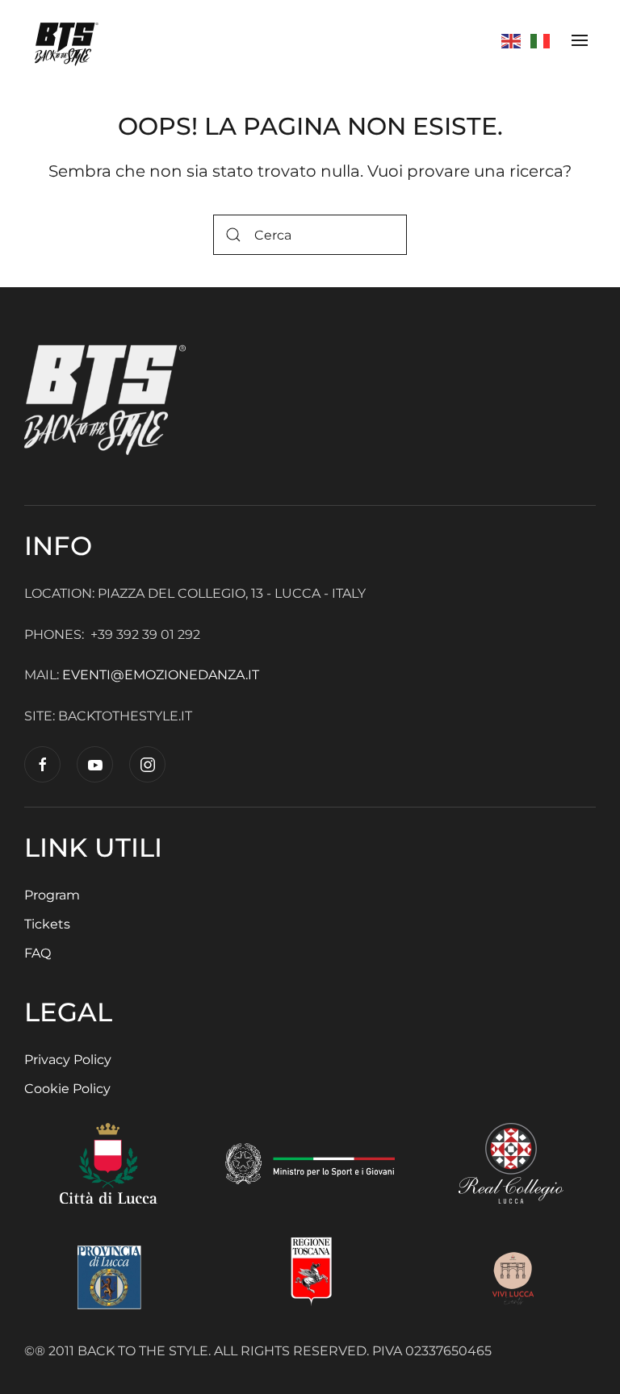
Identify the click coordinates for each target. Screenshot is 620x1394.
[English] (511, 39)
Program (52, 895)
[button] (580, 40)
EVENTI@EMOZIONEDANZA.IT (162, 674)
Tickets (47, 924)
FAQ (37, 953)
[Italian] (540, 39)
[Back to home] (67, 40)
